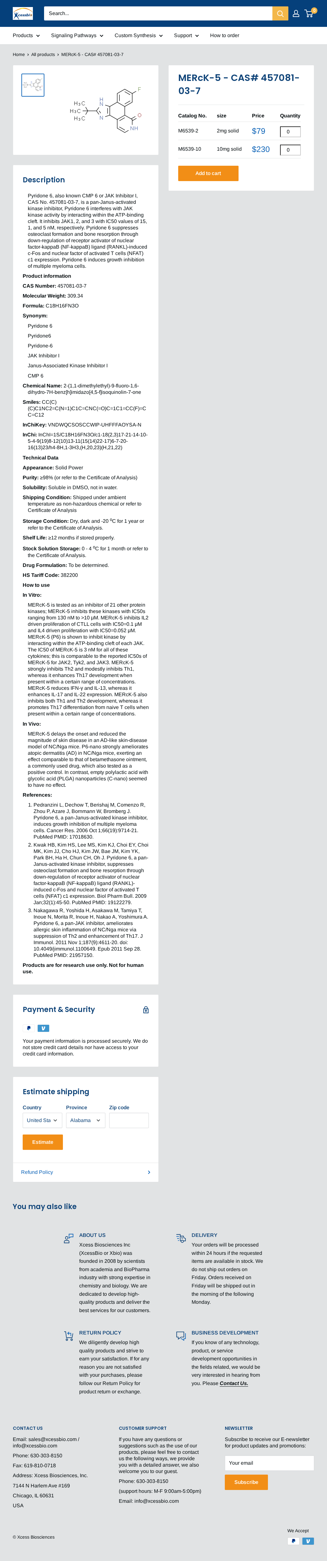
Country (32, 1107)
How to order (224, 35)
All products (43, 54)
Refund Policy (37, 1172)
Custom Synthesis (135, 35)
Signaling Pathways (73, 35)
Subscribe (246, 1482)
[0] (309, 13)
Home (19, 54)
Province (76, 1107)
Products (23, 35)
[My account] (296, 13)
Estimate (42, 1142)
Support (183, 35)
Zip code (119, 1107)
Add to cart (208, 173)
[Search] (280, 13)
